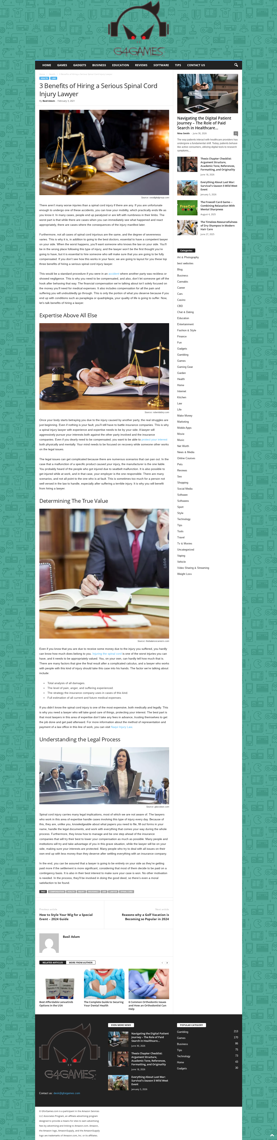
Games (62, 65)
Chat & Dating (185, 312)
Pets (180, 464)
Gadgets (79, 65)
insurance (93, 891)
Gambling (182, 354)
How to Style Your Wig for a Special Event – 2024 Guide (66, 917)
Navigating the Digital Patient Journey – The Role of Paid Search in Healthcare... (204, 123)
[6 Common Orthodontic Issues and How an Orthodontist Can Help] (149, 984)
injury (81, 891)
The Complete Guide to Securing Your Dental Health (103, 1003)
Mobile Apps (184, 427)
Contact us (196, 65)
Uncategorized (185, 549)
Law (54, 78)
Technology (184, 519)
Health (52, 74)
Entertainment (185, 324)
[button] (236, 65)
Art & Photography (188, 257)
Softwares (183, 500)
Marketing (183, 421)
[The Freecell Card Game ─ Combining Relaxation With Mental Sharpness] (187, 207)
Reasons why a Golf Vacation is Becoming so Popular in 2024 (145, 917)
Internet (181, 391)
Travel (181, 537)
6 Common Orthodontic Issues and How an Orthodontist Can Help (147, 1005)
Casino (181, 299)
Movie (180, 433)
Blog (180, 269)
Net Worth (183, 446)
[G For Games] (138, 30)
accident (113, 273)
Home (46, 65)
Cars (180, 293)
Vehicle (181, 561)
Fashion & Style (186, 330)
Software (161, 65)
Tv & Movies (184, 543)
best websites (185, 263)
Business (99, 65)
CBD (180, 306)
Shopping (182, 482)
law (104, 891)
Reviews (141, 65)
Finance (182, 336)
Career (181, 287)
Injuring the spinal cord (107, 653)
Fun (179, 342)
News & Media (185, 452)
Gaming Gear (185, 366)
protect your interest (154, 439)
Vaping (181, 555)
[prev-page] (162, 963)
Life (179, 409)
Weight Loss (184, 573)
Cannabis (182, 281)
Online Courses (186, 458)
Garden (181, 373)
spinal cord (126, 891)
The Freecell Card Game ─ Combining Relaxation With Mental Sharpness (218, 205)
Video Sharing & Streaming (193, 567)
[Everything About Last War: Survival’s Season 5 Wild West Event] (187, 187)
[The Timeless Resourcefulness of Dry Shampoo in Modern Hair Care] (187, 227)
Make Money (184, 415)
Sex (179, 476)
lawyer (113, 891)
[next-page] (167, 963)
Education (120, 65)
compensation (56, 891)
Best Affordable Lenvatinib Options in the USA (56, 1003)
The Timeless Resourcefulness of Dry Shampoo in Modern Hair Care (219, 225)
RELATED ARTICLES (53, 962)
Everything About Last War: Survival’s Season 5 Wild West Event (219, 185)
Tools (180, 531)
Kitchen (181, 397)
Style (180, 513)
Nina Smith (183, 133)
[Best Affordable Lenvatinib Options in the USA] (59, 984)
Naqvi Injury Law (121, 727)
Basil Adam (49, 100)
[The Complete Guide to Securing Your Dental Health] (104, 984)
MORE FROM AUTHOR (80, 962)
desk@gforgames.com (67, 1093)
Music (180, 440)
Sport (180, 506)
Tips (178, 65)
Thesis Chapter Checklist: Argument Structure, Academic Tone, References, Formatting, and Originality (218, 164)
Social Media (184, 488)
